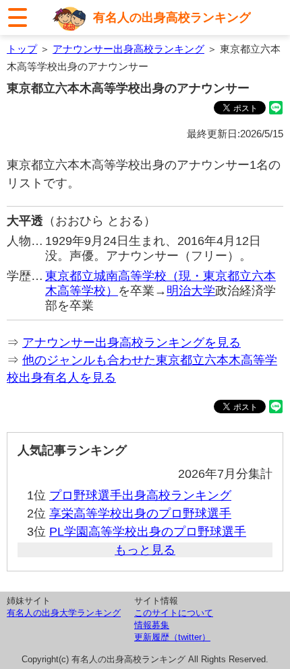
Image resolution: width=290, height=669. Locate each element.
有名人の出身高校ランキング (172, 17)
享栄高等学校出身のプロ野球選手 (140, 513)
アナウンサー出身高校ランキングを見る (131, 342)
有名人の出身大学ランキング (64, 613)
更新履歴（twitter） (172, 637)
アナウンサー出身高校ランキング (128, 49)
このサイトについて (173, 613)
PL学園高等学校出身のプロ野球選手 (147, 531)
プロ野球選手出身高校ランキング (140, 495)
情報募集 (151, 625)
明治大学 (191, 290)
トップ (22, 49)
